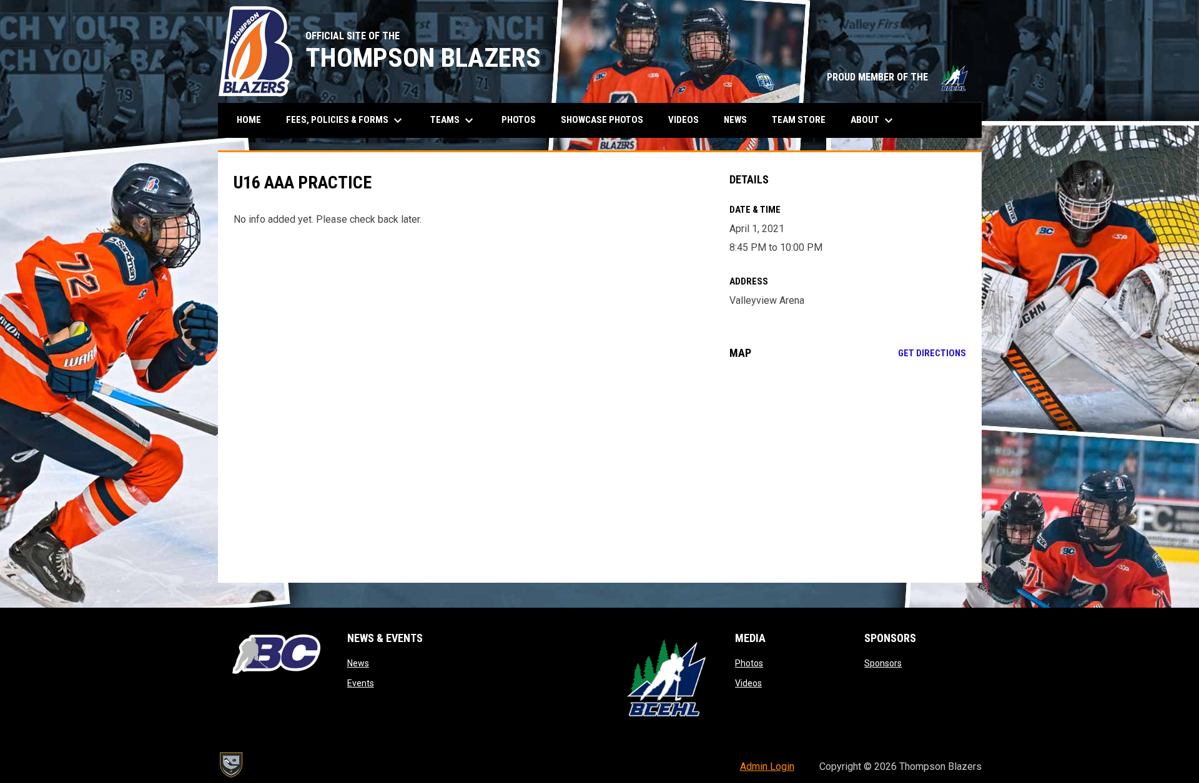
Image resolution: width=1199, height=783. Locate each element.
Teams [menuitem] (453, 120)
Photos (749, 663)
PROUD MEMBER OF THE (898, 77)
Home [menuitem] (249, 119)
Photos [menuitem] (518, 119)
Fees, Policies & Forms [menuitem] (345, 120)
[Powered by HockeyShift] (230, 764)
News (358, 663)
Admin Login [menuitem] (767, 766)
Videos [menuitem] (683, 119)
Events (360, 683)
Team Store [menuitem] (803, 119)
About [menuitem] (873, 120)
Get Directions (932, 353)
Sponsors (883, 663)
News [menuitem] (735, 119)
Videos (748, 683)
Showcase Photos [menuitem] (607, 119)
